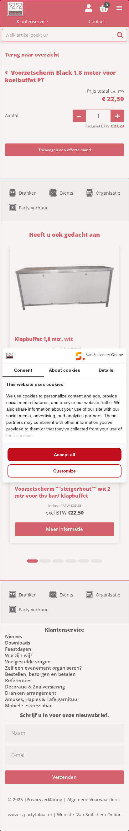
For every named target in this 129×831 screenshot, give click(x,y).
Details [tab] (106, 370)
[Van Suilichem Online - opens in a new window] (99, 356)
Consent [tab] (23, 370)
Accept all (64, 454)
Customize (64, 470)
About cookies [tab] (64, 370)
